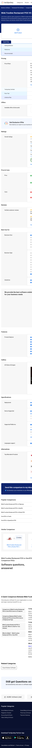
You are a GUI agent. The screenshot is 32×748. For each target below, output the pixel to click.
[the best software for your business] (7, 3)
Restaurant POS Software (18, 7)
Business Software (5, 7)
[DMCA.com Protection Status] (27, 739)
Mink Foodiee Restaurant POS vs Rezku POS (14, 545)
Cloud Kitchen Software (9, 668)
